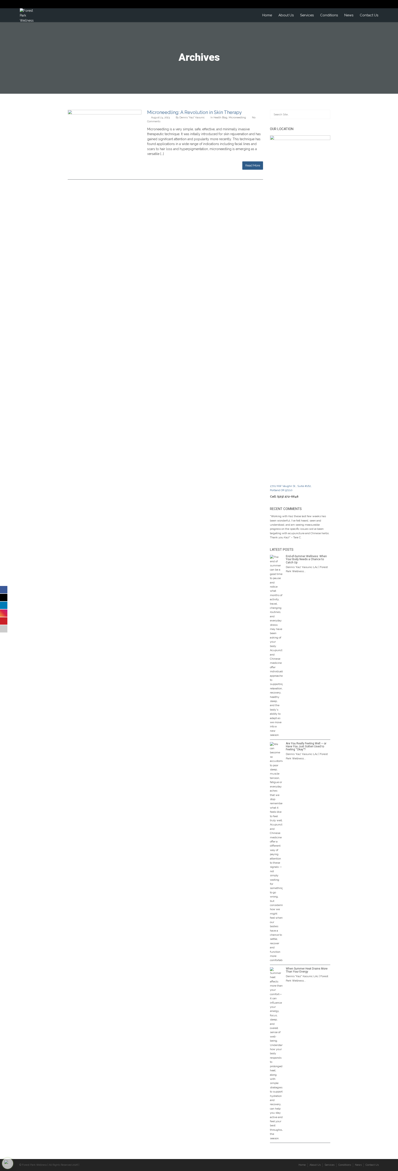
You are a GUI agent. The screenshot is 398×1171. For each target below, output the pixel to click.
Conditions (329, 15)
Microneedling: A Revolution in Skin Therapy (194, 112)
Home (267, 15)
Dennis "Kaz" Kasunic (192, 117)
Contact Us (369, 15)
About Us (286, 15)
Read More (252, 165)
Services (307, 15)
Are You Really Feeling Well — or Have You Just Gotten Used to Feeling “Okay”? (306, 746)
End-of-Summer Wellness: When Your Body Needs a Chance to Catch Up (306, 559)
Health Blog (220, 117)
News (348, 15)
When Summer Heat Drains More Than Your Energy (307, 970)
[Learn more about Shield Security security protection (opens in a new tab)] (7, 1163)
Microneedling (237, 117)
